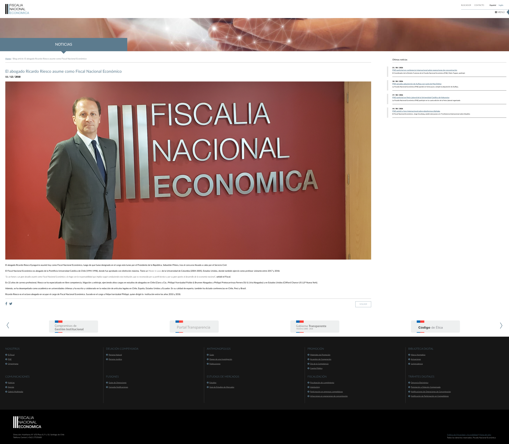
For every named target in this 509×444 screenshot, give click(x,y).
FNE (10, 359)
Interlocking (315, 387)
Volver (363, 304)
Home (8, 59)
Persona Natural (115, 355)
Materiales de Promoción (320, 355)
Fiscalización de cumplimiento (322, 383)
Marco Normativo (418, 355)
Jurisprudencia (417, 364)
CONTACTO (479, 5)
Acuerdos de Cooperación (320, 359)
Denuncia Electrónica (419, 383)
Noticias (11, 383)
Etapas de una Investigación (220, 359)
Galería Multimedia (15, 392)
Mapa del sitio (485, 435)
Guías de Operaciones (117, 383)
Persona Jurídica (115, 359)
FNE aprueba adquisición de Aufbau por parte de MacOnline (416, 84)
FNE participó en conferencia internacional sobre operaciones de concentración (424, 70)
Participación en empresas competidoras (326, 392)
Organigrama (13, 364)
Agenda (11, 387)
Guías (211, 355)
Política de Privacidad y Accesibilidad (462, 435)
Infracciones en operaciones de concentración (329, 396)
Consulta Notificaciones (118, 387)
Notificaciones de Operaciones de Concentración (431, 392)
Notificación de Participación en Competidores (430, 396)
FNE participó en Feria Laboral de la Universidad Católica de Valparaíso (420, 98)
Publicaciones (214, 364)
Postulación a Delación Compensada (425, 387)
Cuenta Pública (316, 368)
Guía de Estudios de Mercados (221, 387)
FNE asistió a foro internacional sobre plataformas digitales (416, 111)
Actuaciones (416, 359)
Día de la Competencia (319, 364)
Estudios (212, 383)
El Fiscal (11, 355)
